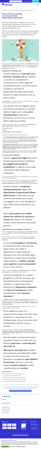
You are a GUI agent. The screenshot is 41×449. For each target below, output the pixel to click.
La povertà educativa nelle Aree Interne (12, 375)
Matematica (9, 427)
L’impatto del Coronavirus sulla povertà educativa (14, 377)
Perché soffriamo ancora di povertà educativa (13, 373)
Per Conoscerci (35, 1)
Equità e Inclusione (5, 410)
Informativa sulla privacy (33, 444)
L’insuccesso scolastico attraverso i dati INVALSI (14, 381)
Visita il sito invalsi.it (27, 1)
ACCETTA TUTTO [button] (5, 446)
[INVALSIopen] (7, 4)
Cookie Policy (17, 444)
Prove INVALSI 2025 (9, 424)
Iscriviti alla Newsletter (20, 435)
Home (3, 10)
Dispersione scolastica (6, 408)
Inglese (13, 427)
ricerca (20, 102)
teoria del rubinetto (11, 178)
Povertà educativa (5, 412)
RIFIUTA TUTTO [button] (12, 446)
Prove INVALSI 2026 (5, 424)
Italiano (4, 427)
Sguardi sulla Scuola (6, 403)
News (6, 10)
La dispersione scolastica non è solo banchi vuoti (14, 379)
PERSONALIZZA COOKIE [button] (21, 446)
